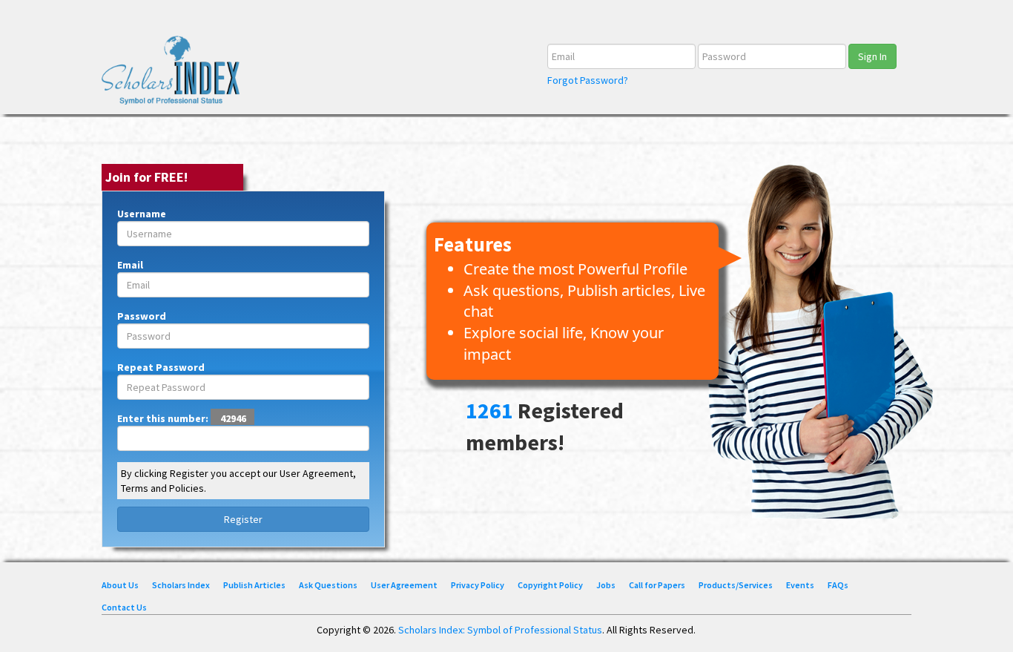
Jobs (606, 584)
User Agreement (404, 584)
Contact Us (124, 607)
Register (243, 519)
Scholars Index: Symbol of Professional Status (500, 629)
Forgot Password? (587, 80)
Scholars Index (181, 584)
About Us (120, 584)
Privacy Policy (477, 584)
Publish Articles (254, 584)
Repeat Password (161, 367)
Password (141, 316)
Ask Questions (328, 584)
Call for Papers (657, 584)
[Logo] (176, 75)
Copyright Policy (550, 584)
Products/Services (736, 584)
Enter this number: (181, 418)
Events (800, 584)
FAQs (838, 584)
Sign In (872, 56)
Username (141, 213)
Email (130, 264)
